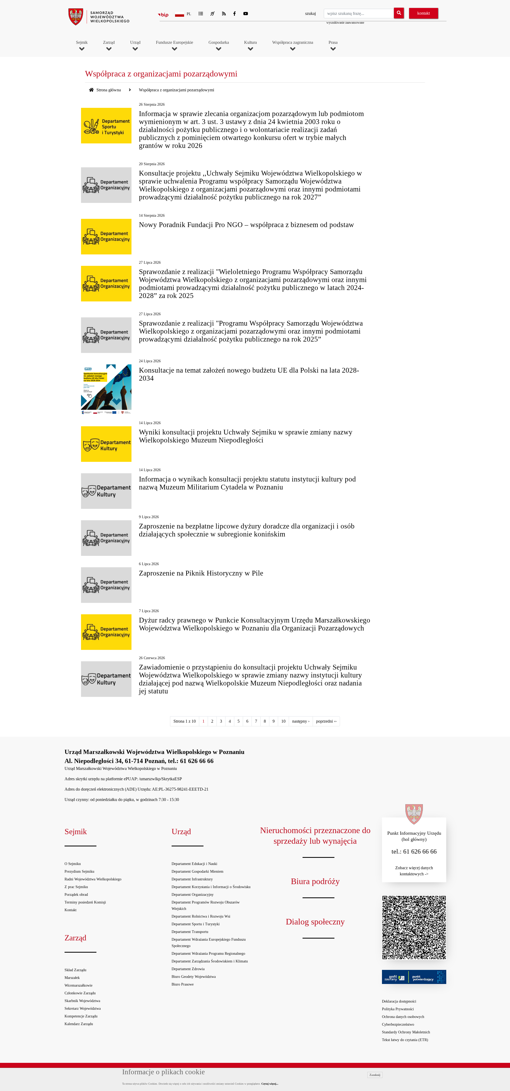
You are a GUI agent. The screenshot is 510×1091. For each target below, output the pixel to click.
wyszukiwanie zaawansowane (345, 22)
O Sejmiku (73, 864)
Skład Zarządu (75, 970)
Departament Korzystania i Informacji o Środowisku (211, 887)
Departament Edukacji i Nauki (194, 864)
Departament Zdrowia (188, 969)
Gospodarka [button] (219, 42)
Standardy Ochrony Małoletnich (406, 1032)
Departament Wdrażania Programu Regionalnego (208, 954)
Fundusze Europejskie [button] (174, 42)
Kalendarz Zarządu (79, 1024)
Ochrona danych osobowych (403, 1017)
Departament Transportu (190, 932)
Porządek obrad (76, 895)
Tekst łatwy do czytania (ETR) (405, 1040)
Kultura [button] (250, 42)
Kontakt (70, 910)
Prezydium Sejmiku (79, 871)
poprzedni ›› (326, 721)
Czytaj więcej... (269, 1083)
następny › (300, 721)
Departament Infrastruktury (192, 879)
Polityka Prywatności (398, 1009)
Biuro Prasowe (183, 984)
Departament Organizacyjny (193, 895)
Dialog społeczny (315, 921)
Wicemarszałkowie (78, 985)
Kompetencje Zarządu (81, 1016)
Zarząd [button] (109, 42)
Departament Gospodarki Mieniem (197, 871)
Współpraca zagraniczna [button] (292, 42)
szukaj (310, 13)
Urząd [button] (135, 42)
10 (283, 721)
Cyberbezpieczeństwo (398, 1024)
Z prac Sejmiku (76, 887)
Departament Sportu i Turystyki (196, 924)
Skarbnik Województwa (82, 1001)
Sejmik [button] (82, 42)
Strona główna (108, 90)
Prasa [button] (333, 42)
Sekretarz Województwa (83, 1009)
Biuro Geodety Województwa (194, 977)
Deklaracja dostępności (399, 1001)
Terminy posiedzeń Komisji (85, 902)
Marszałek (72, 978)
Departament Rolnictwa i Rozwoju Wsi (201, 916)
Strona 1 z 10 (184, 721)
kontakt (423, 13)
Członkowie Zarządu (80, 993)
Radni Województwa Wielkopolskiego (93, 879)
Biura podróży (315, 881)
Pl (189, 14)
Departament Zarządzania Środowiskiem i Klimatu (210, 961)
